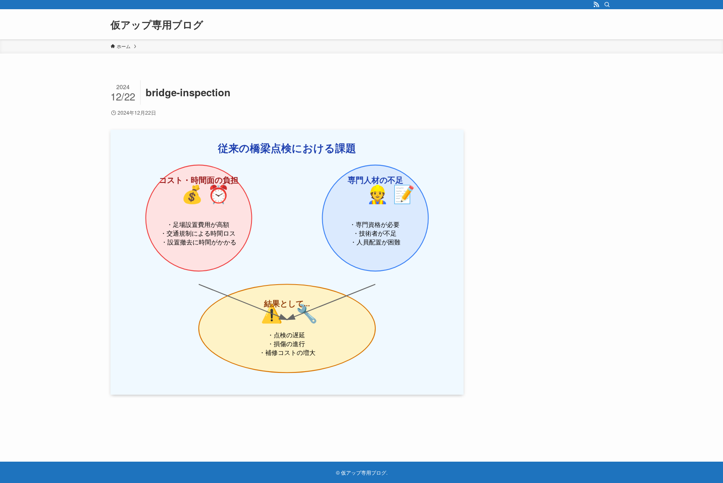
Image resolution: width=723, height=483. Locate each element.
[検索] (607, 4)
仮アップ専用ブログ (156, 24)
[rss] (596, 4)
